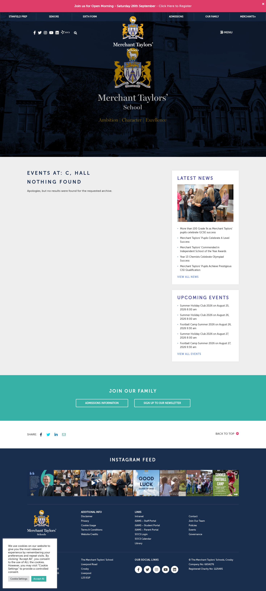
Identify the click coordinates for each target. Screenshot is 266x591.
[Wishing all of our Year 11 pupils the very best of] (146, 483)
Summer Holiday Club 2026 (196, 305)
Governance (195, 534)
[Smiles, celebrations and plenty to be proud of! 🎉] (67, 483)
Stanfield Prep (18, 16)
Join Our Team (197, 521)
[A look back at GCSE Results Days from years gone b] (199, 483)
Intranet (139, 516)
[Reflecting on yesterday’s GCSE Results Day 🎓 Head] (40, 483)
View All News (188, 277)
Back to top (225, 433)
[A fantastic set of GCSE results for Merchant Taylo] (120, 483)
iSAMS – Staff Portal (145, 521)
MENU (228, 32)
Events (192, 529)
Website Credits (89, 534)
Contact (193, 516)
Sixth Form (90, 16)
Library (138, 543)
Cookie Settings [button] (18, 578)
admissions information (102, 403)
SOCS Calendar (143, 538)
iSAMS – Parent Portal (146, 529)
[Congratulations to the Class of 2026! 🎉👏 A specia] (93, 483)
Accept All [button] (38, 578)
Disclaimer (86, 516)
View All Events (189, 354)
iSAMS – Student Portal (147, 525)
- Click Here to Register (174, 6)
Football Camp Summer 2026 (197, 324)
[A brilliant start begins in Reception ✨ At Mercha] (173, 483)
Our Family (212, 16)
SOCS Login (141, 534)
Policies (193, 525)
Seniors (54, 16)
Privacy (85, 521)
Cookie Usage (88, 525)
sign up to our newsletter (162, 403)
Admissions (176, 16)
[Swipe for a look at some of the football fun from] (226, 483)
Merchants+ (248, 16)
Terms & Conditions (91, 529)
